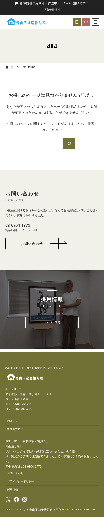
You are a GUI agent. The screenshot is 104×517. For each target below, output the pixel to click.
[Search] (69, 143)
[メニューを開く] (95, 22)
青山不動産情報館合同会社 (46, 509)
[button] (32, 243)
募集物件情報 (52, 9)
